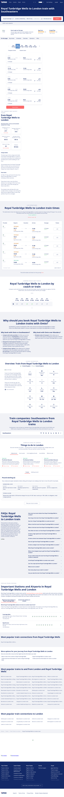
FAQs (37, 38)
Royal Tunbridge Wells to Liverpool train (25, 685)
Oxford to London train (37, 719)
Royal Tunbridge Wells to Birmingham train (11, 642)
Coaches (14, 2)
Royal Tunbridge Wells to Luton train (25, 676)
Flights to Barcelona (31, 772)
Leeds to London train (6, 724)
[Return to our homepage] (5, 2)
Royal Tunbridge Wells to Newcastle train (10, 687)
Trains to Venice (5, 772)
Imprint (15, 793)
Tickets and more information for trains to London (44, 658)
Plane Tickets (29, 765)
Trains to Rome (5, 768)
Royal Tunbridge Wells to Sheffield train (41, 687)
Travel (52, 765)
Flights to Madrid (30, 774)
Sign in (61, 2)
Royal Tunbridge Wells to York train (40, 696)
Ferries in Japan (42, 768)
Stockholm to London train (7, 693)
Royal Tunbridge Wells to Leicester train (25, 698)
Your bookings (49, 2)
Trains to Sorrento (5, 776)
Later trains (57, 268)
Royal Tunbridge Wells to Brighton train (10, 679)
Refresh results (31, 217)
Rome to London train (53, 696)
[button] (29, 18)
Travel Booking (54, 776)
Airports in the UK (55, 772)
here (42, 272)
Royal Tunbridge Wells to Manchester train (26, 679)
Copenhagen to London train (54, 693)
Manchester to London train (23, 682)
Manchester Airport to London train (9, 690)
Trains (10, 2)
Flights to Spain (30, 776)
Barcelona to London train (7, 701)
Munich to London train (53, 698)
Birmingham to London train (39, 679)
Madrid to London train (37, 704)
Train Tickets (4, 765)
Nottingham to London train (23, 724)
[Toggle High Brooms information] (60, 625)
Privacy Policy (30, 793)
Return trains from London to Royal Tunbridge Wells (14, 656)
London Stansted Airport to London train (10, 698)
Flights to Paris (29, 770)
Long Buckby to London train (23, 721)
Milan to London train (53, 676)
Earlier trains (7, 268)
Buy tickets (11, 38)
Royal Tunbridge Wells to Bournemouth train (11, 696)
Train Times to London (15, 731)
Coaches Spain (17, 768)
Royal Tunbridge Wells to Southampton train (42, 676)
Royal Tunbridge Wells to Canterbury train (42, 701)
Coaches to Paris (18, 773)
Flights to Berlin (30, 768)
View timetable (6, 148)
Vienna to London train (37, 693)
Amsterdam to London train (54, 687)
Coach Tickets (17, 765)
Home (2, 731)
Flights (19, 2)
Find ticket (6, 132)
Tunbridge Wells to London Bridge (34, 593)
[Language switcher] (41, 2)
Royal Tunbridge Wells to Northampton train (27, 696)
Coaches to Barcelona (19, 775)
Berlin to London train (6, 676)
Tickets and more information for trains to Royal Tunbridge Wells (16, 659)
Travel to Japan (54, 770)
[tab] (12, 50)
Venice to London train (6, 704)
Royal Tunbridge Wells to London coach (41, 656)
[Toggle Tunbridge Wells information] (60, 616)
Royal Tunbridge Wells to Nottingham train (26, 687)
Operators (32, 38)
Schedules (18, 38)
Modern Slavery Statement (41, 793)
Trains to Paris (4, 770)
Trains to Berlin (5, 774)
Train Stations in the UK (56, 774)
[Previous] (13, 299)
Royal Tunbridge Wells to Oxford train (41, 698)
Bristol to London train (37, 721)
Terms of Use (22, 793)
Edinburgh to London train (38, 690)
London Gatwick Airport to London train (25, 693)
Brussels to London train (22, 690)
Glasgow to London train (22, 701)
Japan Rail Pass (54, 768)
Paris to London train (6, 682)
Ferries (23, 2)
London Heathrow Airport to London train (26, 704)
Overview (25, 38)
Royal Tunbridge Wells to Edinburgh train (41, 685)
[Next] (39, 46)
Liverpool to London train (54, 704)
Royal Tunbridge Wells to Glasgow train (10, 685)
